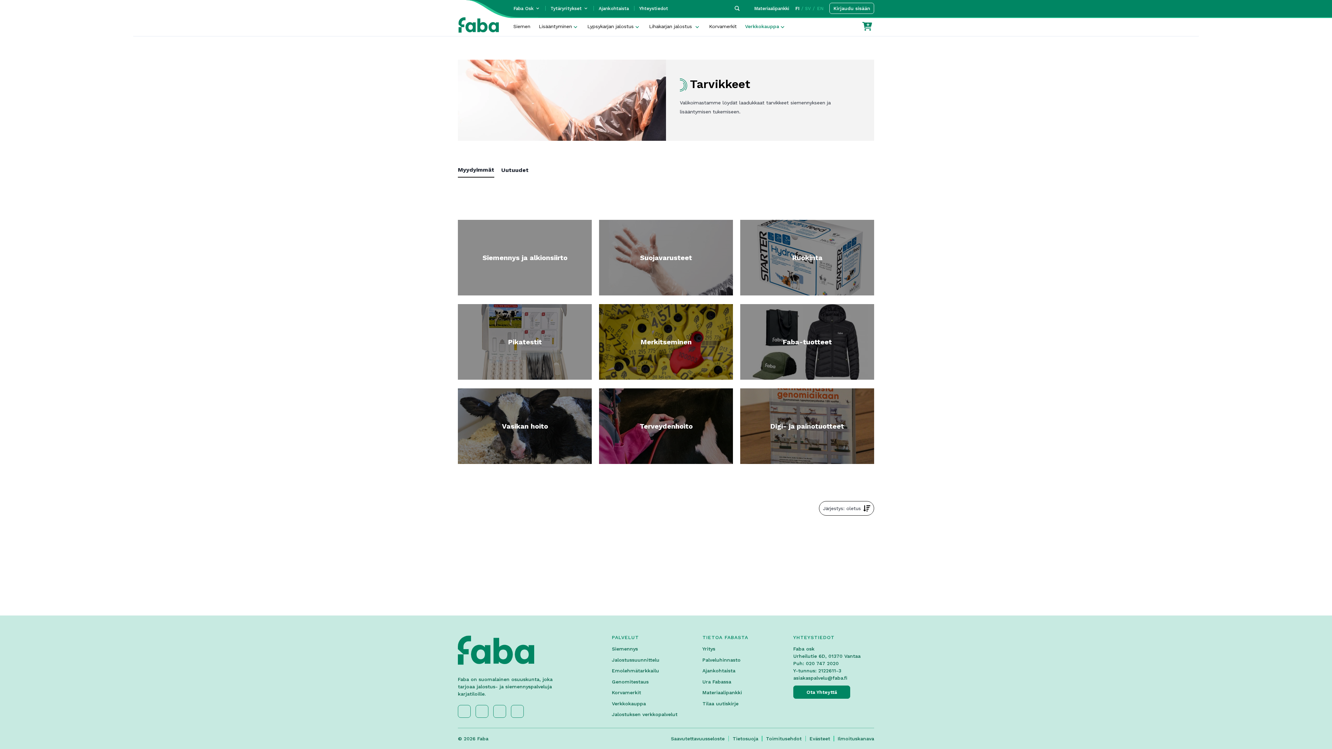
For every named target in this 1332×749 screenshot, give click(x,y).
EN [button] (820, 8)
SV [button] (808, 8)
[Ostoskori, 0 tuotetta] (867, 26)
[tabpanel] (666, 182)
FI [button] (797, 8)
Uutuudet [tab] (515, 170)
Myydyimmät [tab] (476, 169)
